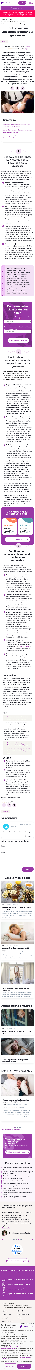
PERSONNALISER (10, 1366)
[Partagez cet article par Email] (12, 88)
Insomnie (4, 41)
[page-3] (19, 1127)
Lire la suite (6, 1228)
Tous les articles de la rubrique (11, 1130)
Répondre (28, 836)
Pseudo (3, 846)
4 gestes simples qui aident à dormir (14, 1197)
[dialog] (17, 1346)
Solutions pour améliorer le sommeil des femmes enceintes (16, 137)
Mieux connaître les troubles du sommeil (14, 21)
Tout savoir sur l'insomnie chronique (14, 1181)
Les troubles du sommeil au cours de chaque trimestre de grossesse (17, 131)
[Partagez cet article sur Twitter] (23, 88)
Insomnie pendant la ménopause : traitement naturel (15, 1061)
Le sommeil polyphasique (11, 1186)
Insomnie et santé (11, 986)
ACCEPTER (24, 1366)
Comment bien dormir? (12, 904)
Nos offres (21, 1311)
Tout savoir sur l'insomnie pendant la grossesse (16, 24)
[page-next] (32, 1240)
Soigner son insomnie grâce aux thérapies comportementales (16, 1189)
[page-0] (14, 1127)
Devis (20, 1318)
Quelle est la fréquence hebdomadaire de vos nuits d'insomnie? (17, 328)
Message (4, 853)
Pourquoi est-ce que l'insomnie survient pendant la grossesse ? (17, 718)
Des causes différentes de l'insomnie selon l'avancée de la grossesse (16, 125)
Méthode (5, 1311)
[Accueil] (6, 3)
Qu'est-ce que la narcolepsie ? (12, 1178)
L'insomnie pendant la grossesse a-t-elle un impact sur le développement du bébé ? (19, 751)
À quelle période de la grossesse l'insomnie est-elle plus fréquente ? (18, 744)
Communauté (22, 1314)
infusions (9, 635)
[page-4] (20, 1127)
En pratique (6, 1314)
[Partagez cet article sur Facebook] (17, 88)
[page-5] (21, 1239)
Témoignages (7, 1321)
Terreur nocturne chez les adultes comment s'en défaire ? (16, 1101)
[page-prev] (3, 1240)
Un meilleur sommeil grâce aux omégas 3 (16, 1176)
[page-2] (17, 1127)
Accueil (3, 19)
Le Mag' (10, 19)
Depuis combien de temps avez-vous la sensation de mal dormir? (17, 318)
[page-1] (15, 1127)
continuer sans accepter (27, 1323)
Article (28, 46)
